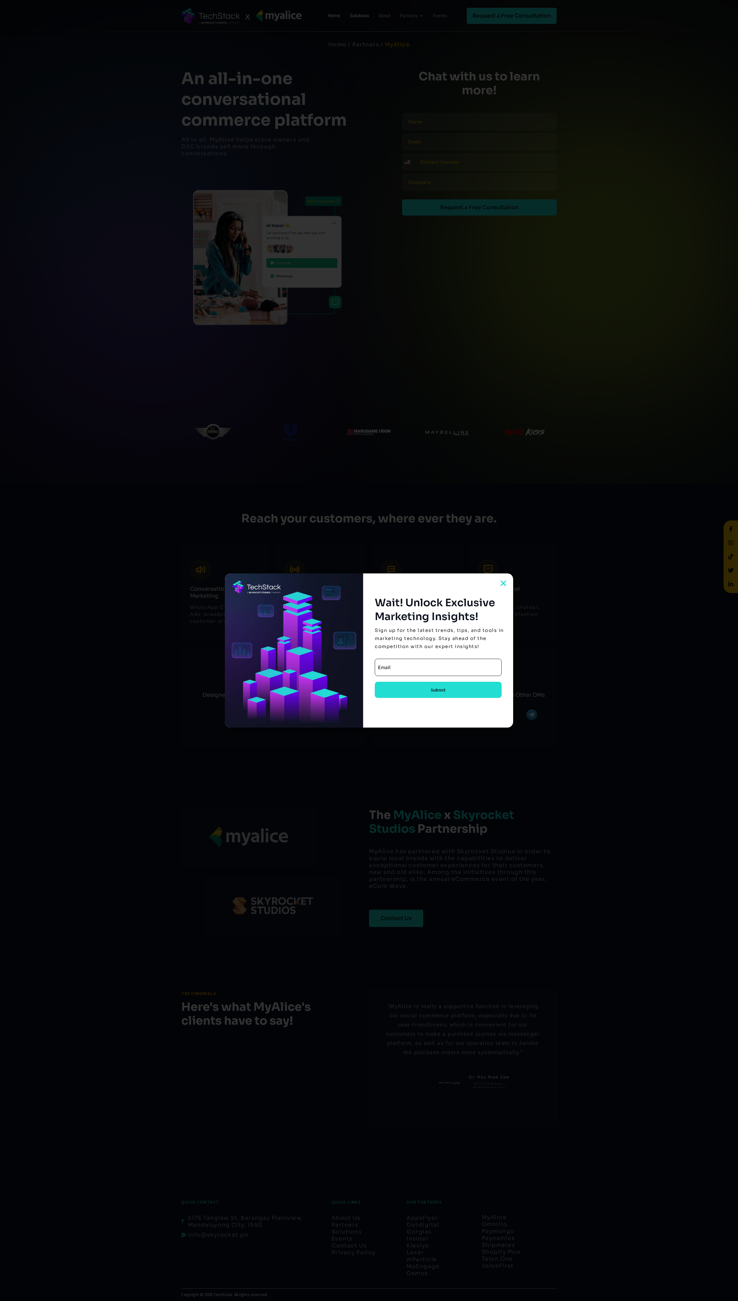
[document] (369, 650)
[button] (503, 583)
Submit (438, 690)
